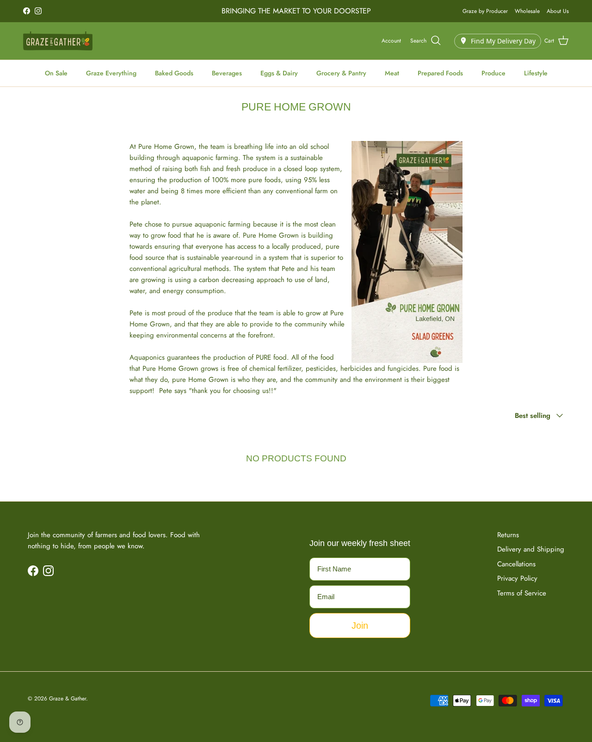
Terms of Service (521, 593)
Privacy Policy (517, 578)
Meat (392, 73)
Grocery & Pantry (341, 73)
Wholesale (527, 11)
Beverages (227, 73)
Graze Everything (111, 73)
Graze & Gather (67, 698)
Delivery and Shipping (530, 549)
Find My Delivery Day (503, 40)
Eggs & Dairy (279, 73)
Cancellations (516, 564)
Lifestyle (536, 73)
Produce (493, 73)
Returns (508, 535)
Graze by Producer (485, 11)
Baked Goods (174, 73)
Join (360, 625)
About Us (558, 11)
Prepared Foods (440, 73)
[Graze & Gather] (57, 40)
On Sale (56, 73)
